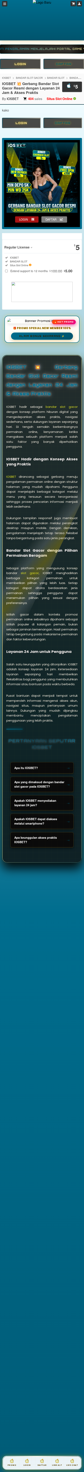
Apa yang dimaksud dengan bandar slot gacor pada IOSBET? (39, 784)
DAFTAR (64, 64)
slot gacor (30, 573)
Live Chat (72, 1465)
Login (27, 1465)
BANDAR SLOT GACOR (29, 77)
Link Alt (57, 1465)
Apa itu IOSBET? (26, 768)
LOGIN (20, 64)
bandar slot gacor (62, 407)
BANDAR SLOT (55, 77)
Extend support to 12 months (41, 271)
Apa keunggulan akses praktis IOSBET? (35, 839)
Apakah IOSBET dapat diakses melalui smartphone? (35, 821)
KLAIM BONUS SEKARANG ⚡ (42, 336)
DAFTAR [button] (50, 219)
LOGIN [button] (23, 219)
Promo (12, 1465)
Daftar (42, 1465)
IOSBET (6, 77)
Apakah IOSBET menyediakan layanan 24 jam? (35, 803)
